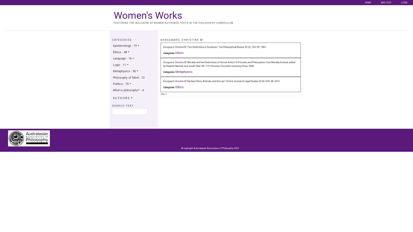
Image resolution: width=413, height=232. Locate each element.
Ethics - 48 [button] (120, 52)
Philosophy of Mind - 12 (129, 77)
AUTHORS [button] (121, 98)
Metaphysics (183, 71)
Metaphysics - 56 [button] (124, 71)
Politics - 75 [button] (121, 84)
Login (404, 2)
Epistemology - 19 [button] (125, 45)
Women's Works (148, 15)
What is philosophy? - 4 (128, 90)
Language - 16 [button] (122, 58)
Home (368, 2)
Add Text (386, 2)
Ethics (179, 53)
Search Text (123, 106)
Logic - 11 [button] (119, 65)
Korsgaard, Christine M (174, 47)
